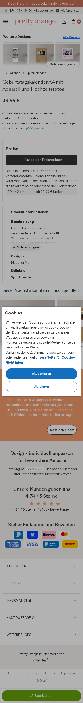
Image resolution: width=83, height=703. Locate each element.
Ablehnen (41, 387)
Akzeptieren (41, 374)
